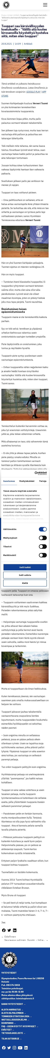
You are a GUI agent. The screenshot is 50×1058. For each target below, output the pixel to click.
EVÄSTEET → (7, 1029)
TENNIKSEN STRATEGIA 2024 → (16, 1016)
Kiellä (25, 583)
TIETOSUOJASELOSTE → (13, 1033)
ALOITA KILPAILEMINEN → (13, 1013)
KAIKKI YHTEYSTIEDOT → (13, 1004)
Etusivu (3, 15)
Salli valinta (25, 575)
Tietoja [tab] (42, 481)
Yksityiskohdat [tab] (26, 481)
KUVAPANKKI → (8, 1023)
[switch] (43, 538)
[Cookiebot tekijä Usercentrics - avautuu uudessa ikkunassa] (35, 473)
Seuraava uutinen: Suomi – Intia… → (27, 940)
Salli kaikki (25, 567)
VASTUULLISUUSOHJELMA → (15, 1019)
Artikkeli (16, 15)
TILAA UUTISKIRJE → (11, 1038)
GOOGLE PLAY (33, 91)
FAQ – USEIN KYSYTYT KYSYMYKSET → (19, 1026)
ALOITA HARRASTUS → (12, 1009)
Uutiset (10, 15)
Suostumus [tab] (9, 481)
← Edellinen (8, 936)
